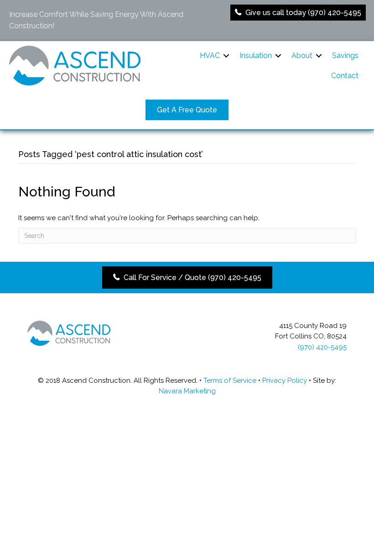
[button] (226, 56)
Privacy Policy (284, 380)
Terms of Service (229, 380)
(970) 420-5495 (322, 347)
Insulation (255, 55)
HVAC (210, 55)
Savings (345, 55)
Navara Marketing (187, 391)
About (301, 55)
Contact (344, 75)
